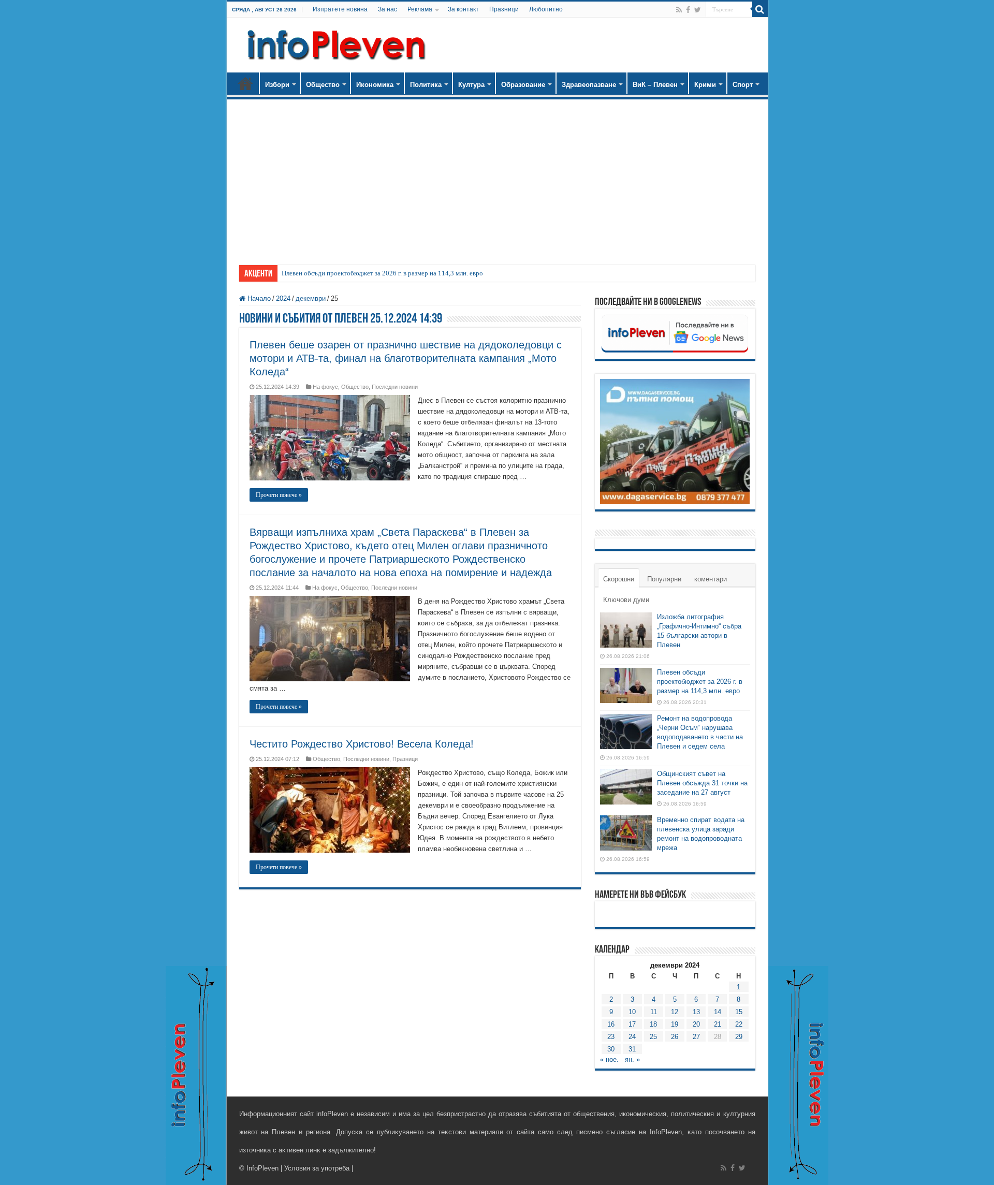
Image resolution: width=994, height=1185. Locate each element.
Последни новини (395, 387)
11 (653, 1012)
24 (632, 1037)
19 (674, 1024)
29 (738, 1037)
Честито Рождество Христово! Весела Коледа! (362, 744)
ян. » (632, 1059)
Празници (504, 9)
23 (611, 1037)
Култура (471, 85)
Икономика (374, 85)
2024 (283, 298)
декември (311, 298)
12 (674, 1012)
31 (632, 1049)
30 (611, 1049)
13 (696, 1012)
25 (653, 1037)
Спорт (743, 85)
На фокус (325, 387)
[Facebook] (688, 10)
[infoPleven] (334, 43)
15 (738, 1012)
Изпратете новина (340, 9)
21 (717, 1024)
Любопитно (546, 9)
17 (632, 1024)
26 (674, 1037)
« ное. (609, 1059)
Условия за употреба (316, 1168)
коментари (710, 579)
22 (738, 1024)
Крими (705, 85)
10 (632, 1012)
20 (696, 1024)
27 (696, 1037)
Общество (323, 85)
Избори (277, 85)
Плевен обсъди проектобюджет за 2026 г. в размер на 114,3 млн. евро (382, 273)
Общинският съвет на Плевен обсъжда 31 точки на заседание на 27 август (702, 783)
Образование (523, 85)
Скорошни (618, 579)
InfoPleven (262, 1168)
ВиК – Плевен (655, 85)
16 (611, 1024)
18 (653, 1024)
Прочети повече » (279, 495)
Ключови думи (626, 600)
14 (717, 1012)
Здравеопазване (589, 85)
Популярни (664, 579)
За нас (387, 9)
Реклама (419, 9)
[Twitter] (697, 10)
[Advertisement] (497, 177)
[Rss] (679, 10)
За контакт (463, 9)
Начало (245, 83)
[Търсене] (760, 9)
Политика (426, 85)
